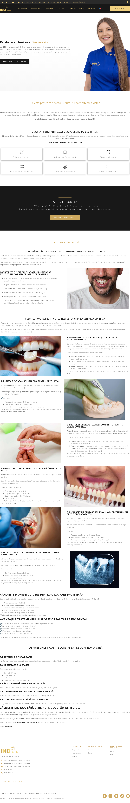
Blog (81, 9)
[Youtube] (116, 796)
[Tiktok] (122, 796)
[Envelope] (128, 796)
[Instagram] (110, 796)
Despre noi (35, 9)
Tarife (61, 9)
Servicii (49, 9)
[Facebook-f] (105, 796)
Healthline (8, 726)
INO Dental (22, 9)
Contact (91, 9)
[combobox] (98, 2)
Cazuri (73, 9)
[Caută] (127, 2)
